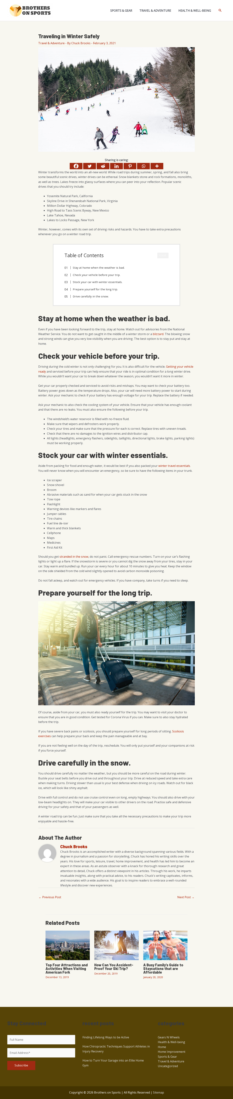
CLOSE (162, 255)
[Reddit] (103, 166)
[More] (157, 166)
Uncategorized (168, 1066)
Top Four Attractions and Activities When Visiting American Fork (67, 968)
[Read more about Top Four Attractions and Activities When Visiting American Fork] (68, 945)
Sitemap (158, 1092)
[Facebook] (76, 166)
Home (162, 1047)
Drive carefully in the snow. (91, 296)
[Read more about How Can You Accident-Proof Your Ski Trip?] (116, 945)
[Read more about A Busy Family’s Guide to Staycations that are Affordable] (165, 945)
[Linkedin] (116, 166)
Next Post (185, 897)
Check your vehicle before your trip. (96, 275)
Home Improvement (171, 1052)
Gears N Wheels (169, 1037)
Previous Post (50, 897)
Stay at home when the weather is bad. (99, 267)
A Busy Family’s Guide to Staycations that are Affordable (163, 968)
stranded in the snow (74, 557)
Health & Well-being (171, 1042)
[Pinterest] (130, 166)
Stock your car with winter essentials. (97, 282)
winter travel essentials (174, 466)
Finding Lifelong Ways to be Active (105, 1037)
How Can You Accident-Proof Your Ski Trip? (113, 967)
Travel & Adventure (51, 43)
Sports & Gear (167, 1057)
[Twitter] (89, 166)
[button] (220, 10)
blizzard (158, 334)
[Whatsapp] (143, 166)
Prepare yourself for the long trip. (95, 289)
